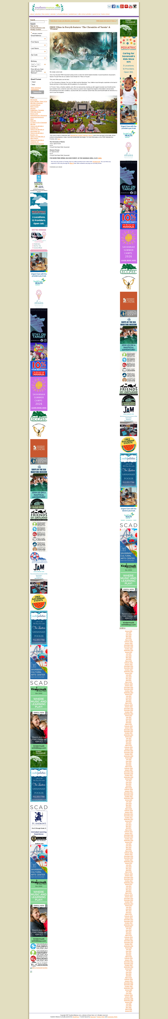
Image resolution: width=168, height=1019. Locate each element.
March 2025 (128, 661)
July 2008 (128, 1004)
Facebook (113, 6)
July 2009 (128, 991)
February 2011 (129, 958)
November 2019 (128, 773)
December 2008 (128, 998)
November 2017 (128, 815)
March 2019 (128, 787)
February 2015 (128, 873)
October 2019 (128, 775)
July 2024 (128, 675)
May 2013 (128, 910)
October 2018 (128, 796)
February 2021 (128, 747)
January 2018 (128, 812)
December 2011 (128, 940)
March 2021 (128, 745)
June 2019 (129, 782)
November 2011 (128, 942)
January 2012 (128, 939)
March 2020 (128, 766)
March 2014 (128, 893)
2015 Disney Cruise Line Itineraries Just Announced (65, 20)
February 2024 (128, 683)
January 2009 (128, 997)
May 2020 (128, 763)
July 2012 (128, 928)
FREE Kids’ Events (35, 112)
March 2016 (128, 851)
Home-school (105, 14)
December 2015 (128, 856)
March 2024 (128, 682)
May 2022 (128, 720)
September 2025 (128, 650)
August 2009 (128, 990)
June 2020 (129, 761)
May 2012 (128, 931)
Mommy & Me (34, 113)
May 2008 (128, 1007)
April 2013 (128, 912)
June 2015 (129, 866)
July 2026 (128, 632)
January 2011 (128, 960)
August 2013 (128, 905)
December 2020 (128, 750)
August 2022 (128, 715)
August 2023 (128, 694)
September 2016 (128, 840)
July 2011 (128, 949)
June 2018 (129, 803)
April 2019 (128, 786)
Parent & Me (96, 14)
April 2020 (128, 764)
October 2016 (128, 838)
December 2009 (128, 982)
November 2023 (128, 689)
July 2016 (128, 844)
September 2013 (128, 903)
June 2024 (129, 676)
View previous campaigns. (36, 88)
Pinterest (126, 6)
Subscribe (109, 6)
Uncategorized (96, 161)
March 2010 (128, 977)
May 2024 (128, 678)
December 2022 (128, 708)
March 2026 (128, 640)
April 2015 (128, 870)
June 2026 (129, 634)
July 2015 (128, 865)
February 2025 (128, 662)
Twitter (118, 6)
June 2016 (129, 845)
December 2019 (128, 771)
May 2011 (128, 953)
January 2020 (128, 770)
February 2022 (128, 726)
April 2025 (128, 659)
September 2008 (128, 1000)
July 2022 (128, 717)
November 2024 (128, 668)
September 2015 (128, 861)
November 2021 (128, 731)
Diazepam (93, 1017)
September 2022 (128, 713)
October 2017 (128, 817)
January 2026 (128, 643)
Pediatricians (73, 14)
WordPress (76, 1017)
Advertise (38, 14)
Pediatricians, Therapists (37, 110)
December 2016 (128, 835)
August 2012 (128, 926)
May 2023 (128, 699)
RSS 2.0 (72, 163)
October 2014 (128, 881)
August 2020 (128, 757)
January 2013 (128, 917)
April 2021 (128, 743)
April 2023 (128, 701)
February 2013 (128, 916)
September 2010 (128, 967)
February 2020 (128, 768)
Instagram (135, 6)
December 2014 (128, 877)
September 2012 (128, 924)
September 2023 (128, 692)
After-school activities (84, 14)
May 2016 (128, 847)
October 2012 (128, 923)
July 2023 (128, 696)
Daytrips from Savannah (37, 143)
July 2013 (128, 907)
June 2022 (129, 719)
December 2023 (128, 687)
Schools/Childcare (62, 14)
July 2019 (128, 780)
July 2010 (128, 970)
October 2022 (128, 712)
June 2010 (129, 972)
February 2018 (128, 810)
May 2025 (128, 657)
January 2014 (128, 896)
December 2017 (128, 814)
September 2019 (128, 777)
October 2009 (128, 986)
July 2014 (128, 886)
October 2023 (128, 691)
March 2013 (128, 914)
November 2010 (128, 963)
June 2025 (129, 655)
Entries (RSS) (101, 1017)
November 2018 (128, 794)
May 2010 (128, 974)
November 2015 (128, 858)
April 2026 (128, 638)
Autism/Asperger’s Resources (38, 115)
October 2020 (128, 754)
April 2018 (128, 807)
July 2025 (128, 654)
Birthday (38, 61)
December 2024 (128, 666)
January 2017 (128, 833)
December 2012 (128, 919)
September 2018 (128, 798)
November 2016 (128, 836)
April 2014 (128, 891)
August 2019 (128, 778)
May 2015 (128, 868)
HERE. (100, 158)
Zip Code (38, 55)
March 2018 (128, 808)
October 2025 (128, 648)
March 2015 (128, 872)
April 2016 (128, 849)
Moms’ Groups (34, 106)
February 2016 (128, 852)
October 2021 (128, 733)
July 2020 (128, 759)
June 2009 (129, 993)
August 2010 (128, 968)
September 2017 (128, 819)
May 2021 (128, 741)
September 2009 (128, 988)
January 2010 (128, 981)
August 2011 (128, 947)
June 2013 (129, 909)
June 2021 (129, 740)
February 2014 (128, 895)
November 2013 (128, 900)
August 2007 (128, 1011)
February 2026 (128, 641)
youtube (130, 6)
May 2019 (128, 784)
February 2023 (128, 705)
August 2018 (128, 800)
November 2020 (128, 752)
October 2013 (128, 902)
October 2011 (128, 944)
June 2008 (129, 1005)
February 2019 (128, 789)
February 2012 (128, 937)
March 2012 (128, 935)
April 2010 (128, 975)
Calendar (53, 14)
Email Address (38, 35)
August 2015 (128, 863)
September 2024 (128, 671)
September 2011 (128, 946)
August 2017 (128, 821)
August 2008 (128, 1002)
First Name (38, 42)
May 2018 (128, 805)
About (32, 14)
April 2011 (128, 954)
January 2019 (128, 791)
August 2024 (128, 673)
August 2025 (128, 652)
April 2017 (128, 828)
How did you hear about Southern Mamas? (38, 71)
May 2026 (128, 636)
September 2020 (128, 756)
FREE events (45, 14)
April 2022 (128, 722)
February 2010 (128, 979)
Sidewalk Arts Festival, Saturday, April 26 (81, 135)
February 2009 (128, 995)
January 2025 (128, 664)
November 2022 (128, 710)
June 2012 (129, 930)
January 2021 (128, 749)
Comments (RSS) (112, 1017)
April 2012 (128, 933)
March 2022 (128, 724)
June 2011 (128, 951)
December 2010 (128, 961)
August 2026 (128, 631)
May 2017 (128, 826)
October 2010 (128, 965)
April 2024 (128, 680)
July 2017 (128, 822)
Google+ (122, 6)
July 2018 (128, 801)
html (33, 82)
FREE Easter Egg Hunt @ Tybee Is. (106, 20)
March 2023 (128, 703)
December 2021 (128, 729)
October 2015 (128, 859)
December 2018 (128, 793)
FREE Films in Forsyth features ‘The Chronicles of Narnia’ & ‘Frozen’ (80, 27)
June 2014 (129, 887)
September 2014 (128, 882)
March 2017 (128, 829)
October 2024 (128, 669)
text (33, 84)
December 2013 (128, 898)
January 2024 (128, 685)
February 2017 (128, 831)
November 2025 (128, 646)
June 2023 (129, 698)
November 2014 (128, 879)
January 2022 (128, 727)
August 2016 (128, 842)
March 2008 (128, 1009)
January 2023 (128, 706)
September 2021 (128, 735)
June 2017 (129, 824)
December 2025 (128, 645)
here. (59, 139)
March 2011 (128, 956)
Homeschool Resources (37, 117)
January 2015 (128, 875)
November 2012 (128, 921)
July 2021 (128, 738)
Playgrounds (33, 99)
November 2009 (128, 984)
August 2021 (128, 736)
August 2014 (128, 884)
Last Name (38, 48)
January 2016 (128, 854)
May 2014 (128, 889)
